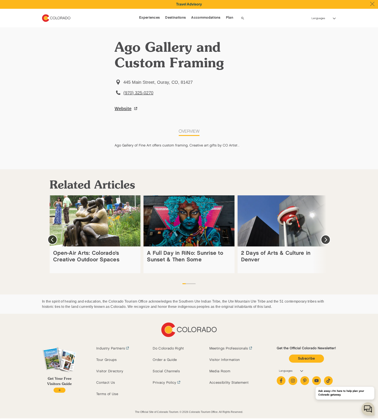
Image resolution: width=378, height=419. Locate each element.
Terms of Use (107, 394)
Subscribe (306, 358)
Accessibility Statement (228, 382)
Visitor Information (224, 360)
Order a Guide (165, 360)
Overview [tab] (189, 131)
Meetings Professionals (228, 348)
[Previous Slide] (52, 240)
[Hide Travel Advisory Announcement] (372, 4)
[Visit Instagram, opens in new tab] (293, 380)
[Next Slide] (326, 240)
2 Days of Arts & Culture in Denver (276, 256)
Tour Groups (106, 360)
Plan (229, 17)
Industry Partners (110, 348)
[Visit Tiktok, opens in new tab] (328, 380)
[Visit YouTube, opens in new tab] (316, 380)
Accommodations (205, 17)
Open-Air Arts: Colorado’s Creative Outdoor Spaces (86, 256)
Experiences (149, 17)
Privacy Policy (164, 382)
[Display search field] (243, 18)
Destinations (175, 17)
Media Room (219, 371)
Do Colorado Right (168, 348)
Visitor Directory (109, 371)
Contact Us (105, 382)
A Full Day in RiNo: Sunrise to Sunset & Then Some (185, 256)
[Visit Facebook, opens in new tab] (281, 380)
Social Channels (166, 371)
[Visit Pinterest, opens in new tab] (304, 380)
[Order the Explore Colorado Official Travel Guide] (59, 390)
